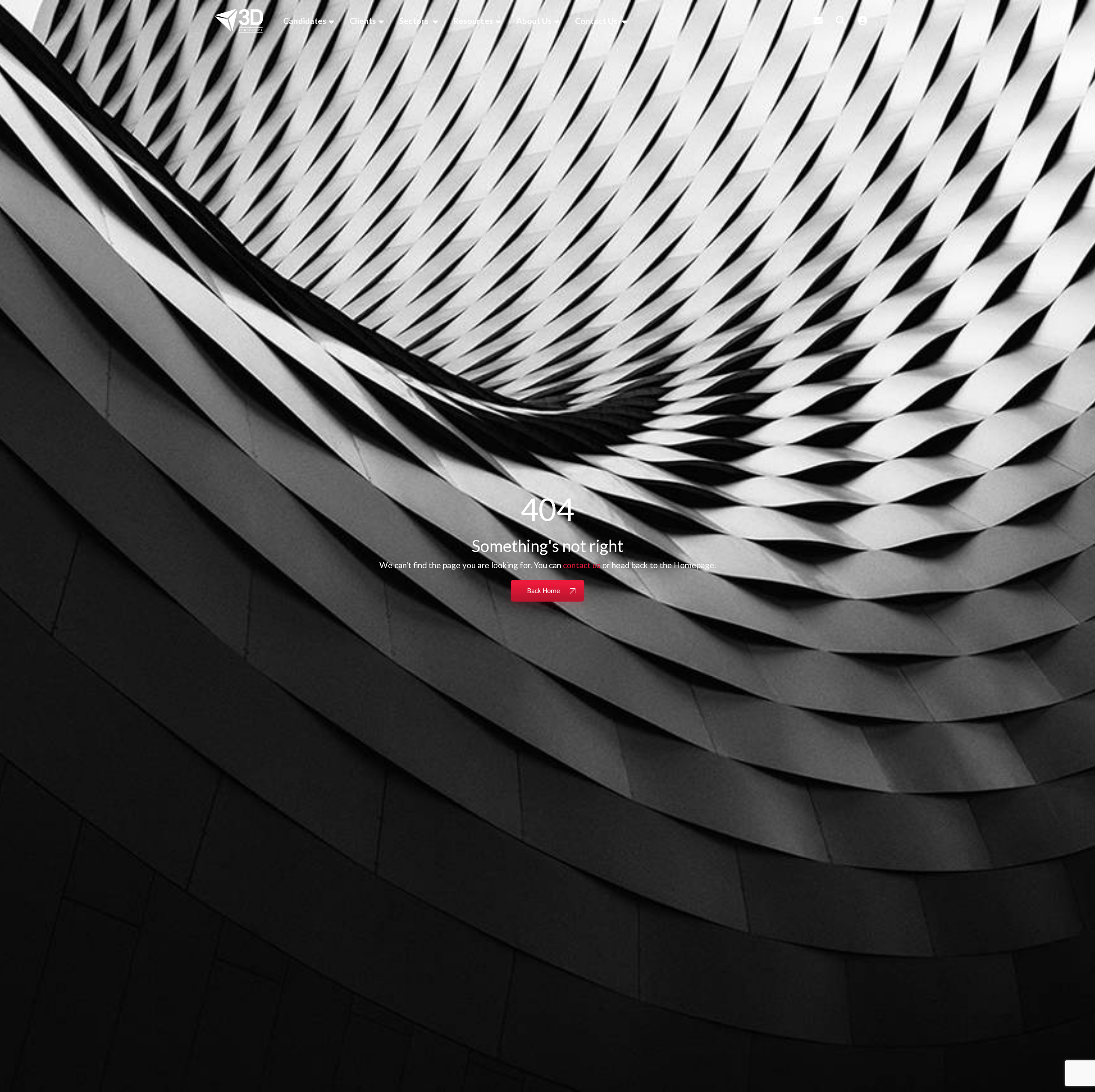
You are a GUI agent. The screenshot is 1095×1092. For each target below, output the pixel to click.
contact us (582, 565)
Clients (362, 21)
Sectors (414, 21)
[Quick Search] (840, 20)
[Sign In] (862, 20)
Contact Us (597, 21)
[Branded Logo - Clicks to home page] (239, 21)
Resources (473, 21)
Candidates (304, 21)
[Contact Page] (818, 20)
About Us (534, 21)
